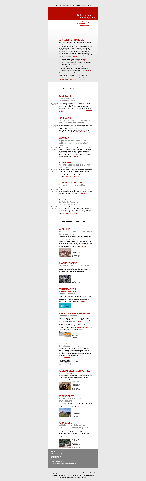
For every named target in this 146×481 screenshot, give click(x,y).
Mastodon (69, 79)
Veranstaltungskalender (85, 70)
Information (75, 156)
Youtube (85, 77)
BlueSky (62, 79)
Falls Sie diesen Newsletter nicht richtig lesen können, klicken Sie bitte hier (73, 5)
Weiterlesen (83, 246)
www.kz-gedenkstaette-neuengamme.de (65, 465)
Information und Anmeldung (83, 132)
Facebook (70, 77)
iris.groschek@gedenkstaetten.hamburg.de (65, 463)
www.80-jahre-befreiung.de (82, 327)
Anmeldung (74, 56)
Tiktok (80, 77)
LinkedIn (90, 77)
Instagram (76, 77)
